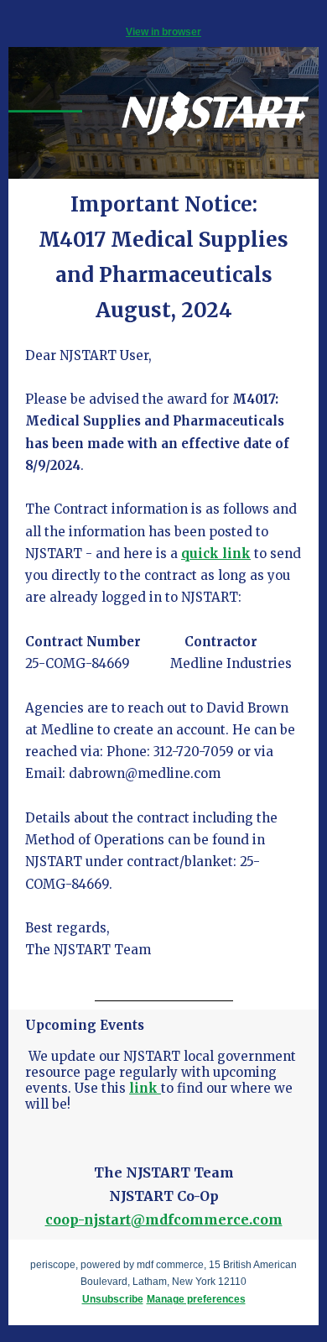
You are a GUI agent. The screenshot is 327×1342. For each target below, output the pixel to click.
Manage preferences (196, 1299)
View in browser (163, 32)
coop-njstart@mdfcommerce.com (164, 1219)
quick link (216, 553)
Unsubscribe (112, 1299)
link (145, 1088)
